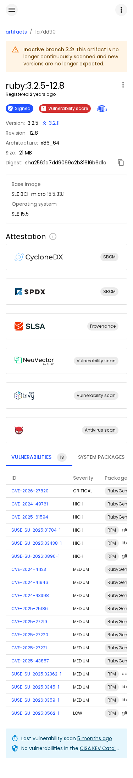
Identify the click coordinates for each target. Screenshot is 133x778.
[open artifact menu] (123, 85)
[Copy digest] (121, 162)
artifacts (16, 31)
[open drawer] (12, 10)
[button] (121, 10)
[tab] (39, 457)
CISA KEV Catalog (101, 748)
